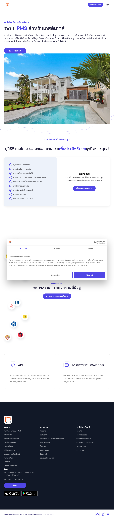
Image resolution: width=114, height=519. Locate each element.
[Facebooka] (98, 514)
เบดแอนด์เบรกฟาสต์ (47, 458)
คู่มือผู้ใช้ (79, 431)
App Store (80, 450)
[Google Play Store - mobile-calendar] (29, 493)
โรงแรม (43, 431)
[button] (108, 4)
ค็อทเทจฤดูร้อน (45, 442)
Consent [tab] (23, 249)
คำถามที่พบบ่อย (81, 435)
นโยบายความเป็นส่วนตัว (85, 442)
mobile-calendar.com (45, 514)
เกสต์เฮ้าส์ (43, 435)
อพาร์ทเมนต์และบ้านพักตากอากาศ (52, 439)
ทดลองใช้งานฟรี (15, 51)
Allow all (89, 275)
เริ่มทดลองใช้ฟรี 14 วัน (84, 188)
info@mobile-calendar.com (16, 479)
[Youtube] (108, 514)
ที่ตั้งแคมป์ (43, 454)
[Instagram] (103, 514)
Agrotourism (45, 450)
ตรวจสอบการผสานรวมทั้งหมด (57, 296)
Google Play (81, 446)
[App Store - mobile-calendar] (12, 493)
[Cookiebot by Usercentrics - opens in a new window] (95, 242)
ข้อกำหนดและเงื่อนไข (84, 439)
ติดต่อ (15, 485)
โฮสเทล (43, 446)
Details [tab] (57, 249)
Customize (55, 275)
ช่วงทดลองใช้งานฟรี (95, 5)
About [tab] (90, 249)
